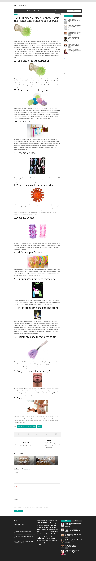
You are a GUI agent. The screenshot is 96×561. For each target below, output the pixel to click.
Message (16, 472)
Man (47, 529)
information (40, 529)
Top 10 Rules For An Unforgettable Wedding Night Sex (22, 532)
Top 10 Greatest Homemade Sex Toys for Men (74, 20)
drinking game (41, 525)
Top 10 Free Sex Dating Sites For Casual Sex (22, 527)
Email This (56, 434)
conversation (42, 523)
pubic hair (52, 534)
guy (49, 527)
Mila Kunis (39, 531)
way (43, 543)
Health (34, 10)
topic (41, 542)
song (53, 540)
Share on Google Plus (37, 434)
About (76, 0)
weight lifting (51, 542)
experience (53, 525)
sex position (51, 538)
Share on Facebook (18, 434)
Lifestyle (28, 10)
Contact (79, 0)
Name (15, 486)
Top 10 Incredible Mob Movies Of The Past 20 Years (73, 39)
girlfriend (45, 527)
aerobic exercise (40, 520)
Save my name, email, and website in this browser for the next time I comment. (31, 507)
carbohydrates (50, 520)
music (45, 531)
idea (55, 527)
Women (41, 545)
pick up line (54, 531)
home (51, 527)
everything (47, 525)
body (45, 520)
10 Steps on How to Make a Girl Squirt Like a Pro (74, 33)
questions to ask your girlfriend (43, 536)
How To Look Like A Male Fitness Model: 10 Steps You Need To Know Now (23, 542)
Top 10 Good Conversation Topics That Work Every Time (74, 27)
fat (42, 527)
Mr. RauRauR (20, 5)
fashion (39, 527)
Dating (51, 10)
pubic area (47, 534)
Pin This (46, 434)
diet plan (55, 523)
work (45, 545)
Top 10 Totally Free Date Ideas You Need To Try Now (23, 537)
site (50, 540)
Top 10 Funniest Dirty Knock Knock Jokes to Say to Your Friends (75, 51)
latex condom (26, 426)
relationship (42, 538)
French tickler (19, 426)
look (45, 529)
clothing (56, 520)
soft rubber (39, 426)
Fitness (39, 10)
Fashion (45, 10)
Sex (56, 10)
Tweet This (28, 434)
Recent (77, 16)
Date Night (50, 523)
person (48, 531)
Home (72, 0)
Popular (68, 16)
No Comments (58, 13)
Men (56, 529)
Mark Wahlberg (52, 529)
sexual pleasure (33, 426)
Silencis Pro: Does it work (19, 524)
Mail (15, 493)
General (22, 10)
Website (16, 499)
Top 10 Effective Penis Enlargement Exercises (73, 45)
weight (47, 542)
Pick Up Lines (40, 534)
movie (43, 531)
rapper (52, 536)
